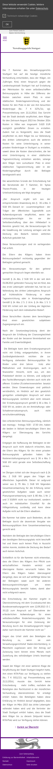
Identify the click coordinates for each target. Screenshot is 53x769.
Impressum (30, 761)
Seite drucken (31, 764)
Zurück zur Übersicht (27, 727)
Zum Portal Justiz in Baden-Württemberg (17, 31)
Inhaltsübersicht (32, 757)
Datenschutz (42, 8)
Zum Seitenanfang (26, 754)
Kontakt (6, 761)
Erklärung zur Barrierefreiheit (14, 757)
